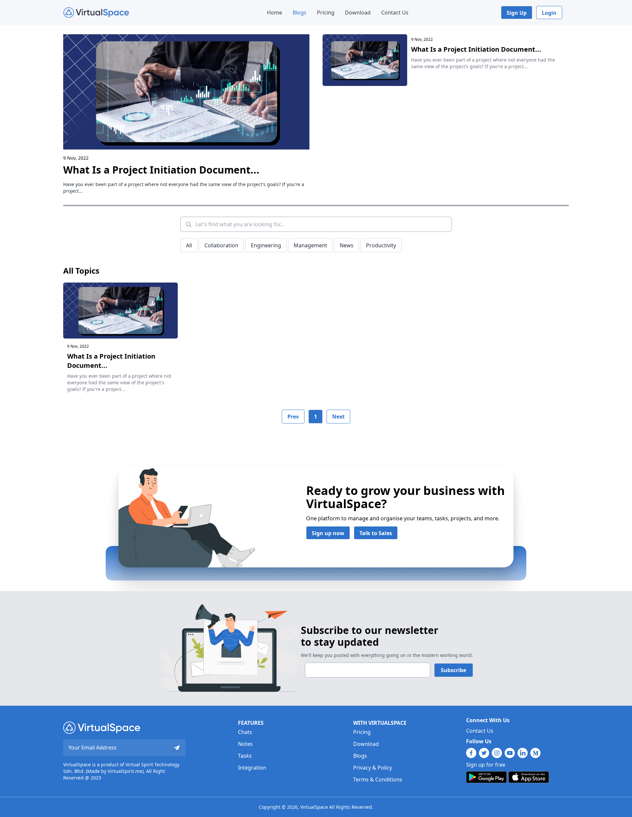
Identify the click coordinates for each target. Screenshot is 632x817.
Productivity (381, 245)
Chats (245, 732)
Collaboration (221, 245)
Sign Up (517, 12)
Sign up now (328, 533)
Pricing (325, 12)
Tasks (245, 755)
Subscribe (453, 670)
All (189, 245)
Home (274, 12)
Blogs (299, 12)
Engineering (266, 245)
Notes (245, 744)
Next (338, 416)
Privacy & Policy (372, 767)
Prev (293, 416)
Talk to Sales (375, 533)
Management (310, 245)
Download (358, 12)
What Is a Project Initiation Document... (161, 170)
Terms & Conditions (377, 779)
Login (549, 12)
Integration (252, 767)
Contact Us (394, 12)
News (347, 245)
